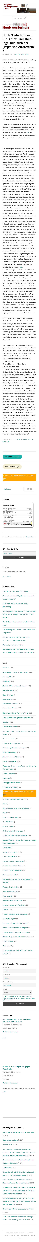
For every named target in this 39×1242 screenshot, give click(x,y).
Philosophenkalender (10, 875)
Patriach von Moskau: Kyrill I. (12, 866)
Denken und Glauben (25, 439)
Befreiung (6, 681)
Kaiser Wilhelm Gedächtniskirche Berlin (16, 808)
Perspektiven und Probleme (12, 870)
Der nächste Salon (9, 739)
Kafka (5, 804)
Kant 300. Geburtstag (10, 817)
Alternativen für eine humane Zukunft (15, 672)
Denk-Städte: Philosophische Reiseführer (17, 718)
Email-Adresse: (7, 982)
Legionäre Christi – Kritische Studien (15, 835)
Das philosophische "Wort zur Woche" (15, 713)
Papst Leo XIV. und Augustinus (13, 861)
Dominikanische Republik (11, 743)
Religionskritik (7, 896)
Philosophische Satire (10, 891)
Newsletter (30, 537)
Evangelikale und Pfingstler (12, 757)
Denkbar (6, 722)
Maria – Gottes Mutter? (11, 852)
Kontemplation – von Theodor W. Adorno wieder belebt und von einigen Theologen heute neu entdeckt (19, 614)
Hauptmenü (20, 18)
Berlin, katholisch (8, 690)
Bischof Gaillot (8, 695)
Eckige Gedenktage (9, 752)
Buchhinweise (7, 699)
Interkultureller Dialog (10, 787)
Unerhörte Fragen (12, 457)
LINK (5, 1037)
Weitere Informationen (10, 1032)
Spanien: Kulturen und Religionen (14, 905)
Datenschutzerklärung (10, 1140)
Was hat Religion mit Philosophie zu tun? (16, 937)
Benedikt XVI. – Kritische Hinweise (15, 686)
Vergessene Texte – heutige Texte (15, 923)
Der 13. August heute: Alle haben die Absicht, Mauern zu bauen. (17, 1020)
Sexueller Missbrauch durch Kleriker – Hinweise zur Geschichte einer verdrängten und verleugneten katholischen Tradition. (19, 1191)
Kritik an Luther (8, 826)
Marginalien (7, 848)
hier (21, 267)
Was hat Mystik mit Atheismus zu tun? (16, 932)
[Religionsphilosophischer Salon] (19, 13)
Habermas (6, 778)
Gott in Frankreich (9, 774)
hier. (28, 132)
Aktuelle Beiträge (12, 467)
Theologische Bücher (10, 708)
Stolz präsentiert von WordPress (19, 1233)
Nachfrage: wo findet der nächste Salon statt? (19, 1132)
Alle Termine (7, 577)
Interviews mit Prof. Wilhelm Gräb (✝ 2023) (18, 476)
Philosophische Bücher (10, 703)
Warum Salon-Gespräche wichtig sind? (16, 928)
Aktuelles (6, 668)
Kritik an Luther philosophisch (13, 831)
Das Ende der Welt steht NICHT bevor (16, 591)
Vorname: (6, 967)
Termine (6, 442)
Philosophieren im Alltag (11, 887)
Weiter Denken (8, 941)
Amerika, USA (7, 677)
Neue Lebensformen (10, 857)
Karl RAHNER (7, 822)
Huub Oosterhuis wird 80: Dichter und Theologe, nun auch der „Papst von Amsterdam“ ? (19, 43)
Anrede (5, 989)
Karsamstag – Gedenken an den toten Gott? (18, 1209)
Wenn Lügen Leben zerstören (13, 645)
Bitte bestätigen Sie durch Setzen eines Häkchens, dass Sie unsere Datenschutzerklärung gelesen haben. (19, 998)
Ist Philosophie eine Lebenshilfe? (14, 799)
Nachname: (6, 975)
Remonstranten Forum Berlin (12, 901)
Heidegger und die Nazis (11, 783)
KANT (5, 813)
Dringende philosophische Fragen (14, 748)
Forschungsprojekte (9, 761)
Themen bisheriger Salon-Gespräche (15, 914)
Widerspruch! (7, 946)
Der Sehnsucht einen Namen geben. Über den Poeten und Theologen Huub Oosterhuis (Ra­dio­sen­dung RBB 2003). (19, 1201)
